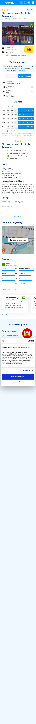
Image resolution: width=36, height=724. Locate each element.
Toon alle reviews (7, 315)
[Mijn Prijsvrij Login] (28, 2)
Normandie (16, 19)
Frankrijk (8, 19)
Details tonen (26, 370)
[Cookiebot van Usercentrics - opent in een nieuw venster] (26, 341)
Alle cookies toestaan (18, 376)
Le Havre (24, 19)
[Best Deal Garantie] (27, 333)
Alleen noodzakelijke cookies (18, 382)
